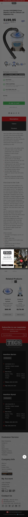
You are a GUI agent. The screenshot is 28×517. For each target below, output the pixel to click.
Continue (7, 265)
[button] (24, 457)
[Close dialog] (26, 250)
